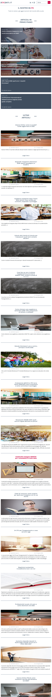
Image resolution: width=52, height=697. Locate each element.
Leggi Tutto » (26, 155)
